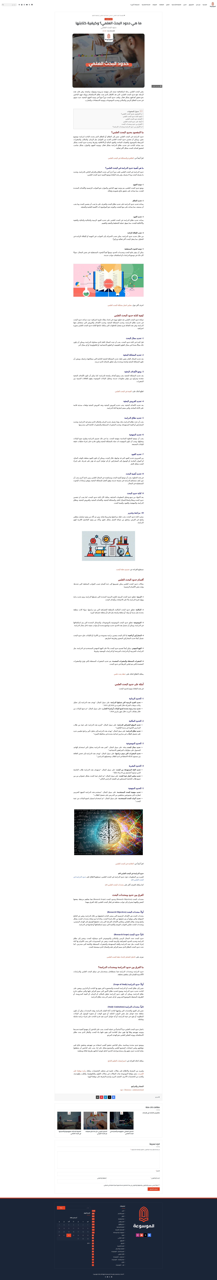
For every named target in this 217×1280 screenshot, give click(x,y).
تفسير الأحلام (121, 1213)
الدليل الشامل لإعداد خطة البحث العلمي (121, 957)
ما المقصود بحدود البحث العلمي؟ (131, 114)
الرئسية (205, 5)
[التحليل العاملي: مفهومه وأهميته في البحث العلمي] (122, 1121)
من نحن (198, 5)
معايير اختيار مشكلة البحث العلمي (120, 305)
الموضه (155, 5)
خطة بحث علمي (119, 674)
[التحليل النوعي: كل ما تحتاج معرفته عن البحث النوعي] (95, 1121)
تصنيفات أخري (135, 5)
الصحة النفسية (146, 5)
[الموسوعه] (213, 5)
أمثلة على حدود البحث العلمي (132, 121)
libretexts (127, 1090)
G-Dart (121, 1274)
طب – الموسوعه (120, 1265)
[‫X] (109, 1097)
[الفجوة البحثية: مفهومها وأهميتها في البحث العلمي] (69, 1121)
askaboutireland (138, 1090)
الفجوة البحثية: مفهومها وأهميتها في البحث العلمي (70, 1132)
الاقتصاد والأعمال (120, 1249)
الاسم (158, 1171)
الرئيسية (122, 15)
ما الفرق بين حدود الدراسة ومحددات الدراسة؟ (127, 127)
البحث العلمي (116, 15)
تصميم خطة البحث (122, 569)
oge (121, 1090)
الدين (184, 5)
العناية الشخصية (176, 5)
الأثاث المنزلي (121, 1254)
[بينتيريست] (101, 1097)
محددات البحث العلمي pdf (114, 885)
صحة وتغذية (121, 1219)
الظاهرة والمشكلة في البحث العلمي (121, 158)
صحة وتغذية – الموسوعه (118, 1260)
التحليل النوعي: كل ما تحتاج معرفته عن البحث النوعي (96, 1132)
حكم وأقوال (121, 1224)
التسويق (191, 5)
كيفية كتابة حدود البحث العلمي (132, 116)
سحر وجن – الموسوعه (118, 1257)
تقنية (123, 1235)
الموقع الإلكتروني (101, 1178)
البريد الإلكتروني (155, 1178)
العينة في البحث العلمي (123, 391)
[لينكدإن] (105, 1097)
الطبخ (167, 5)
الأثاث (122, 1262)
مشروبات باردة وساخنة (118, 1232)
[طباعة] (97, 1097)
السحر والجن (121, 1222)
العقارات (161, 5)
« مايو (88, 1243)
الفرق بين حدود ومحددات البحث (132, 124)
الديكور (122, 1243)
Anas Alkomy (110, 31)
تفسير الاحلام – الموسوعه (117, 1251)
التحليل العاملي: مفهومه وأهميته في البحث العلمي (122, 1132)
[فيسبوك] (113, 1097)
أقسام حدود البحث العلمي (133, 119)
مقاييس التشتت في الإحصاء (151, 1112)
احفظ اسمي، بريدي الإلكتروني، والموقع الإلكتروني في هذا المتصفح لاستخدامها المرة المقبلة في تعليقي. (131, 1185)
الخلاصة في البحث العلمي (124, 864)
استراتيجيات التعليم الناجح (117, 1061)
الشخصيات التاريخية (119, 1230)
